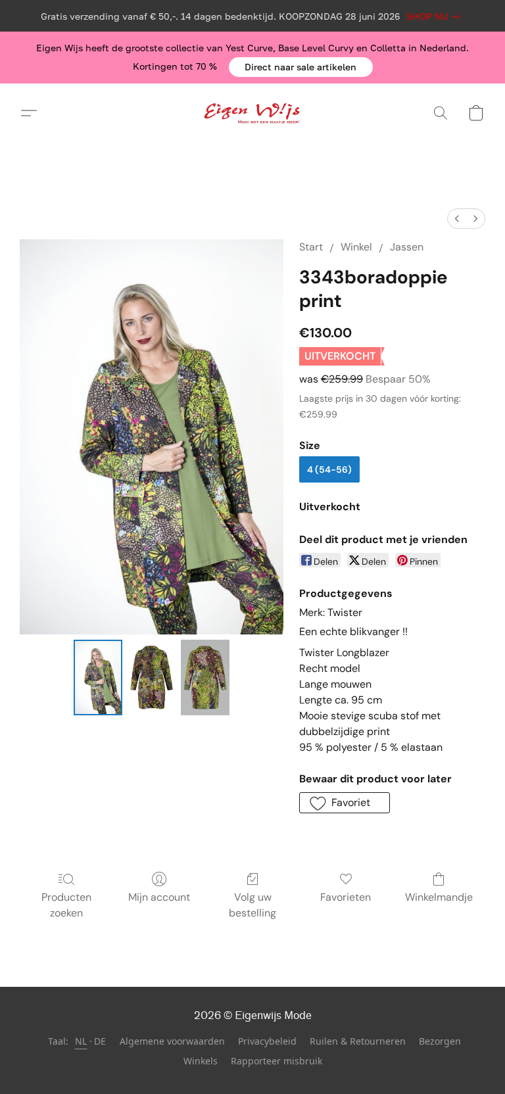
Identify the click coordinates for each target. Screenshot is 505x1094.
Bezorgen (440, 1041)
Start (311, 247)
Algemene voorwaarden (172, 1041)
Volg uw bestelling (252, 905)
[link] (435, 16)
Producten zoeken (66, 905)
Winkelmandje (439, 897)
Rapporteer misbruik (276, 1061)
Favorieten (345, 897)
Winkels (200, 1061)
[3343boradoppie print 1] (152, 677)
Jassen (406, 247)
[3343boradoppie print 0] (98, 677)
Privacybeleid (267, 1041)
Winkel (356, 247)
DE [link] (100, 1041)
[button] (301, 67)
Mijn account (159, 897)
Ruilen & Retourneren (358, 1041)
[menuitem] (457, 218)
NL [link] (81, 1041)
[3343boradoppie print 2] (205, 677)
